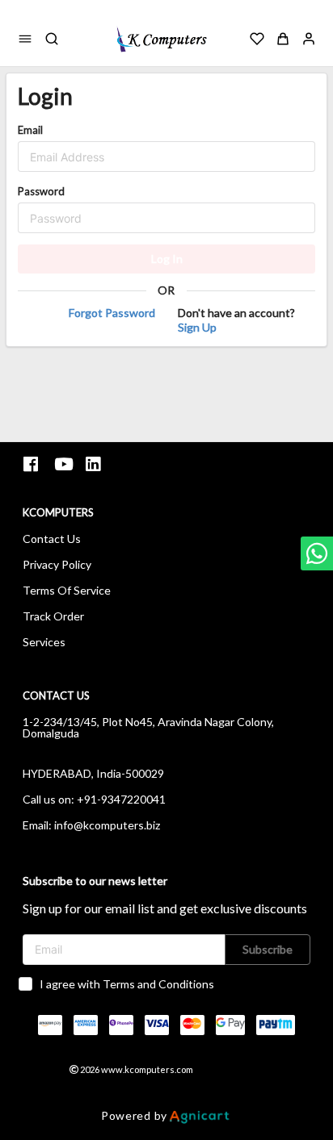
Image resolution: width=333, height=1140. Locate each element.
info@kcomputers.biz (107, 825)
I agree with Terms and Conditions (127, 984)
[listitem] (33, 464)
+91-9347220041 (121, 799)
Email (30, 129)
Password (41, 191)
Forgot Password (112, 312)
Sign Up (197, 327)
